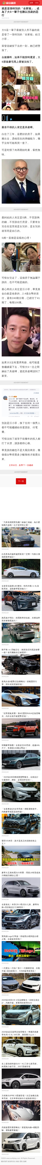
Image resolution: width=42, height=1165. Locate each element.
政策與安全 (12, 1161)
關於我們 (4, 1161)
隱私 (21, 1161)
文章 (31, 3)
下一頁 (21, 481)
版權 (24, 1161)
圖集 (37, 3)
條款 (17, 1161)
